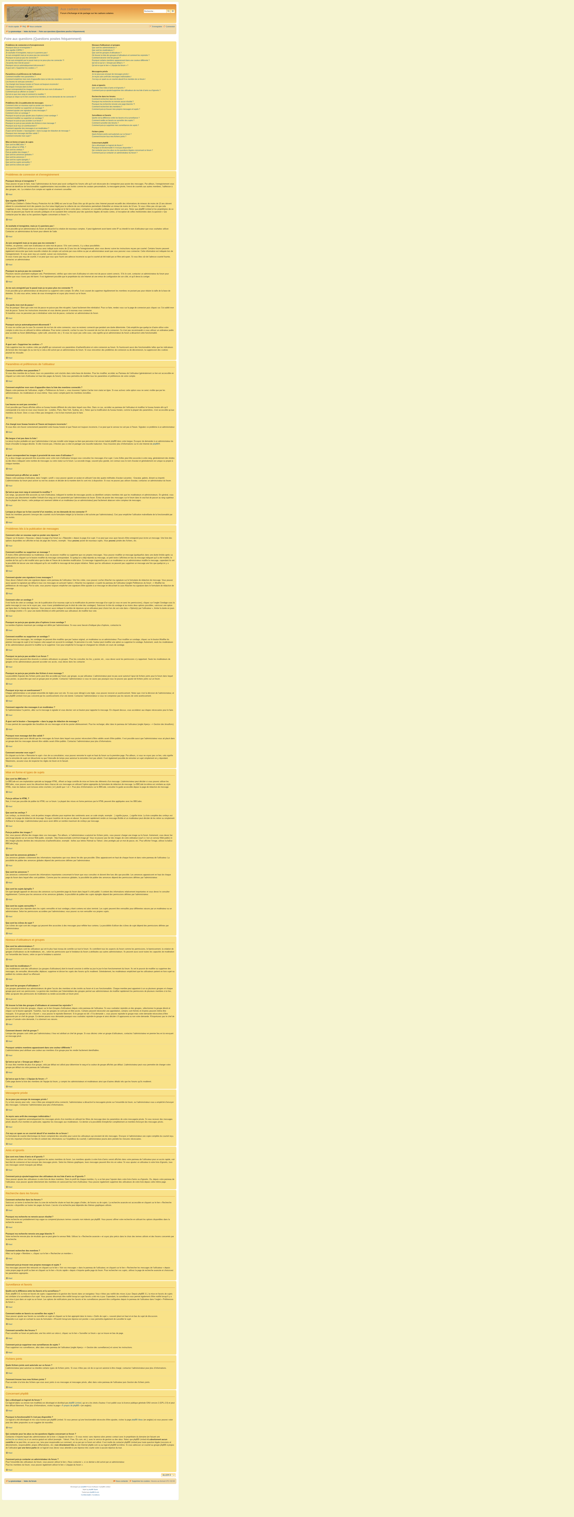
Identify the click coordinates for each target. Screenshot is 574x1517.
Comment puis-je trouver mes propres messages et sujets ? (116, 109)
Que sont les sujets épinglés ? (18, 160)
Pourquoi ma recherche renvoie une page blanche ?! (113, 104)
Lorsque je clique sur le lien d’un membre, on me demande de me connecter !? (41, 97)
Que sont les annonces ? (16, 157)
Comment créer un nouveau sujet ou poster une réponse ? (29, 105)
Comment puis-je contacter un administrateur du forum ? (115, 153)
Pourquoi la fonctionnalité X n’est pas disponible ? (112, 148)
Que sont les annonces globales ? (19, 155)
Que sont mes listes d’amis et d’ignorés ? (108, 88)
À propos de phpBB (70, 1405)
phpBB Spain (93, 1489)
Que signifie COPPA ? (14, 50)
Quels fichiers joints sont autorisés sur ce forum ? (112, 134)
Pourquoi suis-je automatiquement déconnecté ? (25, 65)
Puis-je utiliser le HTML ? (16, 147)
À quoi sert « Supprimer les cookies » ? (21, 68)
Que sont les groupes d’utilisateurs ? (107, 53)
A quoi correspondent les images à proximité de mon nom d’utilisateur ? (35, 89)
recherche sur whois (14, 1439)
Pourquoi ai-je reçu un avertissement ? (21, 126)
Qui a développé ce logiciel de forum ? (107, 145)
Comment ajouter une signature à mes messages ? (26, 110)
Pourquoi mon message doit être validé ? (22, 133)
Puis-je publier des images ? (17, 152)
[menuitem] (23, 27)
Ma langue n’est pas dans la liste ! (19, 87)
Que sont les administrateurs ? (104, 48)
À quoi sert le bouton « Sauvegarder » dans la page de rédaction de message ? (38, 131)
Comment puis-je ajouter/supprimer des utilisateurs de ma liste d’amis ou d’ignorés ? (126, 90)
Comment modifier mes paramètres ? (21, 77)
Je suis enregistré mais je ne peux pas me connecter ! (27, 55)
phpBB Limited (75, 1403)
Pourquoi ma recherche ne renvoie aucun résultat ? (113, 102)
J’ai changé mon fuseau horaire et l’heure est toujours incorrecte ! (32, 84)
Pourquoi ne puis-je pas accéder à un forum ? (24, 121)
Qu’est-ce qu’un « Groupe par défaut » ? (108, 63)
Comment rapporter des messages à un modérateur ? (27, 128)
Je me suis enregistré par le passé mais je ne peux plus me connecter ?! (35, 60)
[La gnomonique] (32, 13)
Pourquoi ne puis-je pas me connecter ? (22, 58)
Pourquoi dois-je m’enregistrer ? (19, 48)
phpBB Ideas (137, 1420)
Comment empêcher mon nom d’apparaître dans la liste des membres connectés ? (39, 79)
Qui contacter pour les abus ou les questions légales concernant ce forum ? (122, 150)
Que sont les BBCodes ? (16, 145)
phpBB (156, 444)
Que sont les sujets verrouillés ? (19, 162)
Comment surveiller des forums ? (105, 123)
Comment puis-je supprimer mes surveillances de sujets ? (115, 125)
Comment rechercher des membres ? (107, 107)
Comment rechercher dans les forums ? (108, 99)
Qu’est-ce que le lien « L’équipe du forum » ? (110, 65)
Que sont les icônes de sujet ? (18, 165)
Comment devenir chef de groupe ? (106, 58)
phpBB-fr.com (94, 1492)
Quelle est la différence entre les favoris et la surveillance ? (116, 118)
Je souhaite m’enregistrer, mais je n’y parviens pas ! (27, 53)
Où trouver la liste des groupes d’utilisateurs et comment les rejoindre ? (120, 55)
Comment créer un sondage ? (18, 113)
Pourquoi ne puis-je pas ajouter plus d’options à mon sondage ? (32, 116)
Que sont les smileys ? (15, 150)
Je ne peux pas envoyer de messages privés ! (110, 74)
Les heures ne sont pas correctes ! (19, 82)
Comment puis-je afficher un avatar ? (21, 92)
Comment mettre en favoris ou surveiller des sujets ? (113, 120)
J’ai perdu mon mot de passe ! (18, 63)
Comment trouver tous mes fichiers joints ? (109, 136)
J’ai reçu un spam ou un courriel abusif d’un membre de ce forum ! (118, 79)
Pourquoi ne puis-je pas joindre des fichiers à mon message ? (31, 123)
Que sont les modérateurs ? (103, 50)
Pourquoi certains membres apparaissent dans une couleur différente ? (121, 60)
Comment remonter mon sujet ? (18, 136)
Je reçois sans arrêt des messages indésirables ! (111, 77)
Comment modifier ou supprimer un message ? (25, 108)
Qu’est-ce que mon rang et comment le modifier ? (26, 94)
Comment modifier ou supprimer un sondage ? (24, 118)
